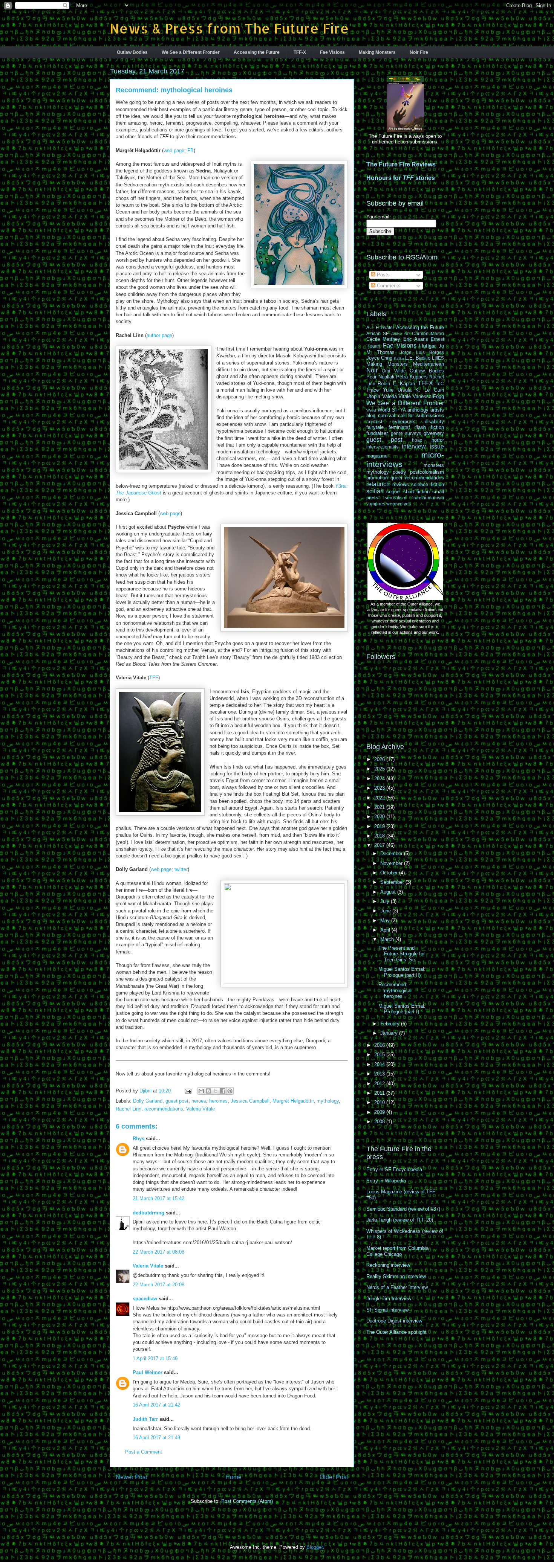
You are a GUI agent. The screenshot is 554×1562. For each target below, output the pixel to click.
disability (434, 421)
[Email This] (201, 1091)
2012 (380, 1083)
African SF (377, 333)
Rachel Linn (128, 1109)
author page (159, 335)
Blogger (314, 1547)
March (387, 939)
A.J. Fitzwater (380, 327)
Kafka (399, 358)
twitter (181, 869)
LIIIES (438, 357)
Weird (371, 410)
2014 (380, 1064)
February (390, 1024)
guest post (176, 1101)
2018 (380, 836)
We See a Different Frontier (191, 52)
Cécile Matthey (383, 339)
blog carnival (380, 415)
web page (174, 150)
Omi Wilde (394, 370)
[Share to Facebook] (222, 1091)
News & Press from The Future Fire (229, 28)
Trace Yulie (379, 390)
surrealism (395, 497)
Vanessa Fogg (428, 396)
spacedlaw (145, 1298)
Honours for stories (400, 178)
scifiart (375, 491)
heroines (218, 1101)
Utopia (373, 396)
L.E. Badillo (417, 358)
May (385, 920)
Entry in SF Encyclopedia (394, 1169)
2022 (380, 798)
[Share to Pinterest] (230, 1091)
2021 (380, 807)
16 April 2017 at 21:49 (156, 1437)
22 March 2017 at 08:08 (158, 1252)
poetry (399, 472)
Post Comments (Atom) (247, 1501)
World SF (388, 410)
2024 (380, 778)
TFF (153, 677)
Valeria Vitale (200, 1109)
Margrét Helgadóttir (293, 1101)
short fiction (416, 491)
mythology (328, 1101)
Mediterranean (428, 364)
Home (233, 1477)
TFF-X (300, 52)
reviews (400, 484)
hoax (417, 440)
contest (374, 421)
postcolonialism (427, 472)
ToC (440, 383)
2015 (380, 1054)
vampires (375, 503)
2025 (380, 769)
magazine (376, 456)
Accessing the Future (257, 52)
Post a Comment (143, 1452)
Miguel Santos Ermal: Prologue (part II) (401, 972)
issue (437, 446)
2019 (380, 826)
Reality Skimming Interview (396, 1276)
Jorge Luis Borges (422, 352)
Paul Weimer (147, 1372)
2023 (380, 788)
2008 (380, 1121)
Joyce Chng (379, 358)
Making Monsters (377, 52)
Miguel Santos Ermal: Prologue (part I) (401, 1009)
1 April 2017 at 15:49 (155, 1358)
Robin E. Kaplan (396, 383)
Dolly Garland (147, 1101)
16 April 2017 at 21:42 (156, 1405)
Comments (388, 285)
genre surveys (406, 433)
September (393, 882)
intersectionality (382, 446)
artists (437, 410)
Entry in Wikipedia (386, 1181)
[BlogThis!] (208, 1091)
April (386, 930)
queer (396, 477)
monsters (434, 465)
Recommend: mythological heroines (395, 990)
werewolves (398, 503)
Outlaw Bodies (132, 52)
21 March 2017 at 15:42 (158, 1198)
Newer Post (131, 1477)
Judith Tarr (145, 1419)
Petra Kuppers (412, 377)
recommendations (163, 1109)
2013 (380, 1074)
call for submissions (421, 415)
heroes (198, 1101)
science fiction (427, 484)
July (385, 901)
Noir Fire (419, 52)
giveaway (434, 433)
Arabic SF (400, 334)
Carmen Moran (428, 333)
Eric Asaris (415, 339)
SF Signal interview (387, 1310)
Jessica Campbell (250, 1101)
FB (190, 150)
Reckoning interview (388, 1265)
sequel (393, 491)
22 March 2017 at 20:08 (158, 1284)
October (389, 873)
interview (414, 446)
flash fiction (429, 427)
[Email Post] (187, 1091)
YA (403, 409)
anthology (418, 410)
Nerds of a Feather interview (397, 1287)
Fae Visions (332, 52)
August (388, 892)
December (392, 853)
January (389, 1033)
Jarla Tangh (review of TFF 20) (399, 1220)
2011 (380, 1093)
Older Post (334, 1477)
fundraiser (377, 433)
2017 (380, 845)
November (392, 863)
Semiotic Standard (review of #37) (403, 1209)
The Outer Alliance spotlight (396, 1332)
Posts (382, 275)
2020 (380, 816)
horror (438, 440)
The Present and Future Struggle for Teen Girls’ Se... (401, 954)
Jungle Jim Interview (388, 1298)
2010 (380, 1102)
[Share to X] (215, 1091)
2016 (380, 1045)
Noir (372, 370)
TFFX (425, 383)
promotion (377, 477)
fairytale (375, 427)
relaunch (378, 484)
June (386, 911)
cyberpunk (403, 421)
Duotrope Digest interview (394, 1321)
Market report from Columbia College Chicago (397, 1251)
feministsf (399, 427)
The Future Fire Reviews (401, 164)
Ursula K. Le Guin (421, 390)
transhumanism (428, 497)
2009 (380, 1112)
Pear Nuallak (380, 377)
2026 (380, 759)
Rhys (138, 1138)
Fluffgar (427, 346)
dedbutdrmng (148, 1213)
